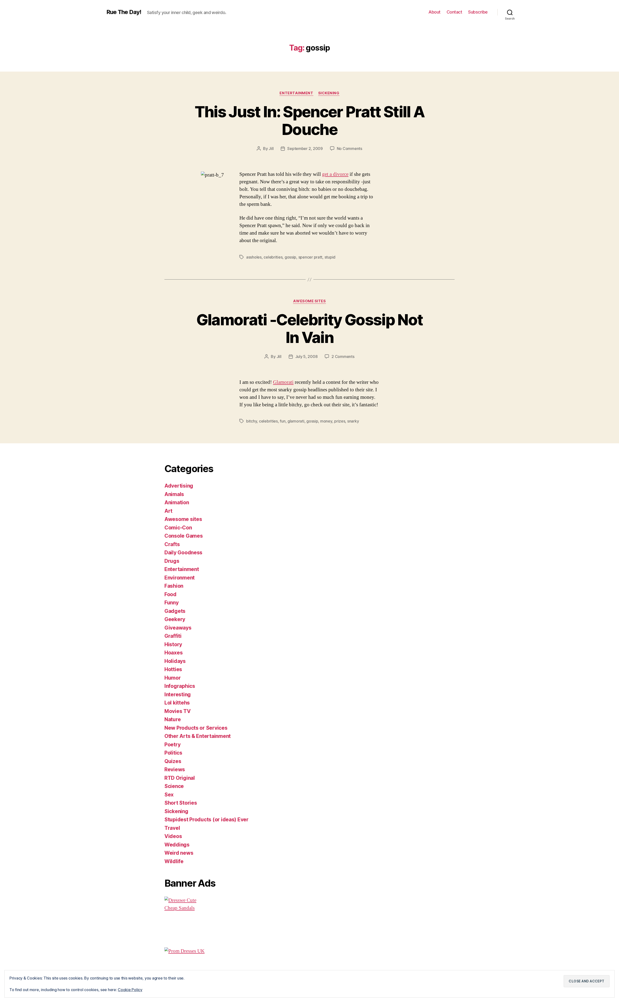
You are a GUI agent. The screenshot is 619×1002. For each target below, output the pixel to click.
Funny (171, 603)
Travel (172, 828)
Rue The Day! (123, 12)
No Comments (349, 148)
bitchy (251, 421)
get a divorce (335, 174)
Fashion (173, 586)
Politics (173, 753)
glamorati (295, 421)
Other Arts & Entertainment (197, 736)
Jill (271, 148)
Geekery (174, 619)
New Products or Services (196, 728)
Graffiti (173, 636)
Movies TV (177, 711)
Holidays (175, 661)
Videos (173, 836)
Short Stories (180, 803)
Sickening (328, 93)
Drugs (171, 561)
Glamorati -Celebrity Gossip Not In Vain (309, 328)
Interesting (177, 694)
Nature (172, 719)
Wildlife (174, 861)
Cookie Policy (130, 989)
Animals (174, 494)
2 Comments (343, 356)
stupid (329, 257)
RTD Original (179, 778)
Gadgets (174, 611)
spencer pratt (310, 257)
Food (170, 594)
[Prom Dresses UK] (240, 951)
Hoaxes (173, 653)
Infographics (179, 686)
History (173, 644)
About (434, 12)
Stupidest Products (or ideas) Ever (206, 819)
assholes (254, 257)
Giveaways (178, 628)
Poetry (172, 745)
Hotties (173, 669)
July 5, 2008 (306, 356)
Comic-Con (178, 528)
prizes (339, 421)
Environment (179, 578)
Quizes (172, 761)
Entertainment (296, 93)
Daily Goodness (183, 552)
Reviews (174, 769)
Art (168, 511)
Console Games (183, 536)
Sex (169, 795)
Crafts (172, 544)
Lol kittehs (177, 703)
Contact (454, 12)
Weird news (178, 853)
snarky (353, 421)
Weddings (177, 845)
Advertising (178, 486)
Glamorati (283, 382)
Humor (172, 678)
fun (282, 421)
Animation (176, 502)
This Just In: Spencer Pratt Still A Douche (310, 120)
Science (174, 786)
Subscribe (478, 12)
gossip (290, 257)
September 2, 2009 (305, 148)
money (326, 421)
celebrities (273, 257)
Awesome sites (309, 301)
